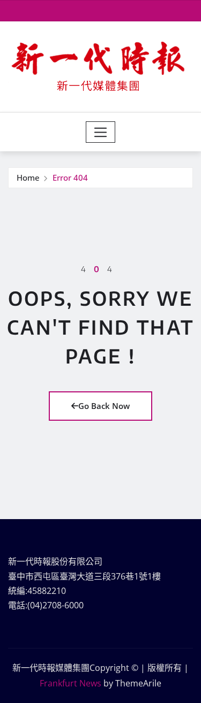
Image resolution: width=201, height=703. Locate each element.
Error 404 (70, 177)
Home (28, 177)
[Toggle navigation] (100, 132)
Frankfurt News (70, 683)
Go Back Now (104, 405)
